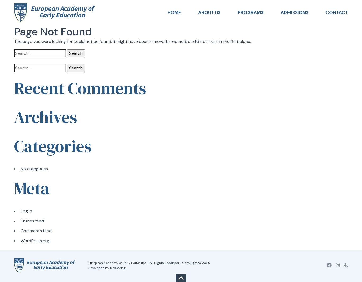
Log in (26, 211)
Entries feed (32, 221)
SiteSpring (118, 268)
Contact (337, 12)
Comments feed (36, 231)
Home (174, 12)
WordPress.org (35, 241)
